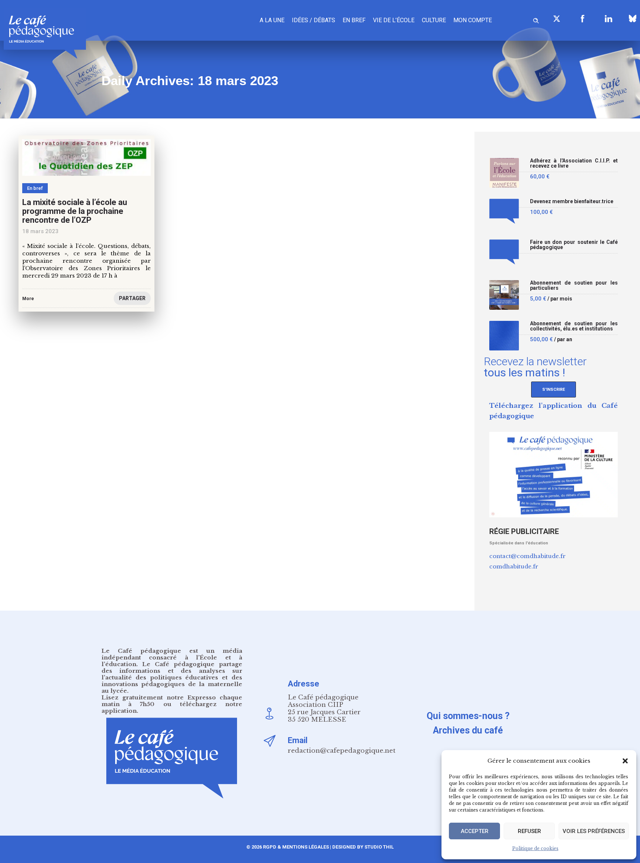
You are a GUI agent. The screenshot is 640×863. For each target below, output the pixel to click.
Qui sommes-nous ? (468, 716)
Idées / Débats (313, 20)
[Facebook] (582, 18)
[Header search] (536, 19)
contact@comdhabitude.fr (527, 556)
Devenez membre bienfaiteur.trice (571, 201)
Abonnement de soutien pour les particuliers (574, 285)
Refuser (529, 831)
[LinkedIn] (608, 18)
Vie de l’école (393, 20)
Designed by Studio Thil (362, 847)
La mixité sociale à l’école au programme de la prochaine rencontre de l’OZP (74, 211)
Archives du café (468, 730)
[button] (625, 761)
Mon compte (472, 20)
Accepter (475, 831)
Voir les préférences (594, 831)
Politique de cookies (535, 848)
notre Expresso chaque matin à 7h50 (171, 701)
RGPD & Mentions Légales (296, 847)
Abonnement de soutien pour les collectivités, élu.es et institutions (574, 326)
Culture (434, 20)
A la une (272, 20)
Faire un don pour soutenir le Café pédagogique (574, 244)
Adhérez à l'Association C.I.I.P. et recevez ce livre (574, 163)
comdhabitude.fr (513, 566)
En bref (354, 20)
